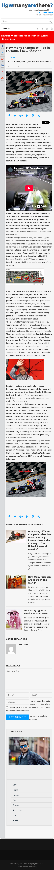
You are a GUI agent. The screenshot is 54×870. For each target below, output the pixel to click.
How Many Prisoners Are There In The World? (39, 579)
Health (11, 62)
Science (24, 62)
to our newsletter (44, 13)
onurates (11, 57)
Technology (33, 62)
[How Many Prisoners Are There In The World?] (16, 582)
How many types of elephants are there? (36, 612)
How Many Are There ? (19, 863)
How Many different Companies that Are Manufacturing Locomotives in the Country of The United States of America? (39, 540)
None (15, 800)
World (46, 62)
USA (41, 62)
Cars (15, 785)
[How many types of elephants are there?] (14, 619)
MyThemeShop (31, 866)
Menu (5, 29)
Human (17, 62)
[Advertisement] (18, 508)
